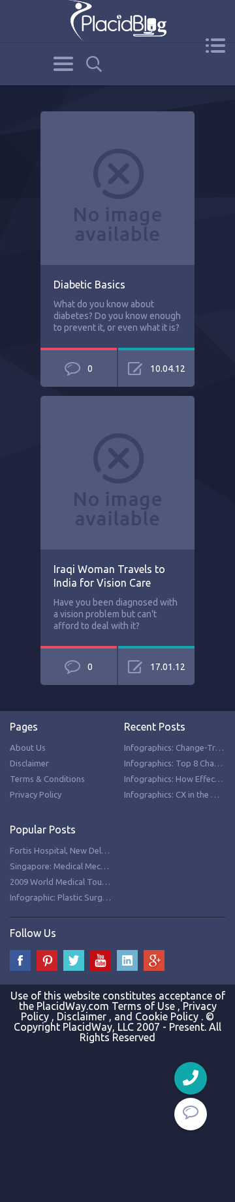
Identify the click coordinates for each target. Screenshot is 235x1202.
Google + (154, 960)
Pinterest (47, 960)
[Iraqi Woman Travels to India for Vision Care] (117, 403)
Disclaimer (29, 763)
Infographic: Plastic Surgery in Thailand (84, 897)
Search (94, 64)
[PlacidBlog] (117, 21)
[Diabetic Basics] (117, 118)
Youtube (100, 960)
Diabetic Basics (89, 284)
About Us (28, 747)
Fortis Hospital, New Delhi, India (70, 850)
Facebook (20, 960)
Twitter (73, 960)
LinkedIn (127, 960)
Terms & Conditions (47, 778)
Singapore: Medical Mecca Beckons (76, 866)
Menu (215, 45)
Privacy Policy (35, 794)
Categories (63, 64)
